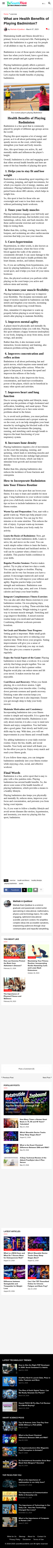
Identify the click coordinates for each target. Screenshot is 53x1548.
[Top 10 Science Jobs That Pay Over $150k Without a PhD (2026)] (9, 1426)
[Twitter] (24, 890)
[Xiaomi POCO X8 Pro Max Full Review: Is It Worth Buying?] (9, 1407)
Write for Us (11, 1536)
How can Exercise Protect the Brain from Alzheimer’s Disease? (14, 963)
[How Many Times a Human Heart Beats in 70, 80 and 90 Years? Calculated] (11, 1123)
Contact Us (41, 1536)
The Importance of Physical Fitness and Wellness (12, 996)
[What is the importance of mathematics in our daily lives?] (9, 1483)
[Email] (35, 890)
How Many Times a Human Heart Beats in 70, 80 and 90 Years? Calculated (33, 1121)
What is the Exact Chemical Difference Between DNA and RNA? (34, 1146)
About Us (31, 1536)
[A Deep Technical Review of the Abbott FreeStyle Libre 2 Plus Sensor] (11, 1161)
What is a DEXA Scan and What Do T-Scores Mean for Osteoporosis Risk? (14, 1255)
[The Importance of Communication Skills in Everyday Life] (9, 1496)
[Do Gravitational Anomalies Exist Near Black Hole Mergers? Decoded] (9, 1464)
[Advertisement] (26, 849)
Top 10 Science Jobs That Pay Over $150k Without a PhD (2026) (33, 1424)
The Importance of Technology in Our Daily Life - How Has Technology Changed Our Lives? (34, 1507)
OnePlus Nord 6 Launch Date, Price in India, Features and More (34, 1379)
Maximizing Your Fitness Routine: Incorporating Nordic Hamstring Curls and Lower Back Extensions (38, 965)
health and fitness (23, 880)
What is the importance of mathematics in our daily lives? (32, 1481)
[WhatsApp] (29, 890)
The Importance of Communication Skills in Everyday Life (33, 1494)
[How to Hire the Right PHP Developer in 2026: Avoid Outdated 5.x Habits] (9, 1369)
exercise (13, 14)
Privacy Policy (14, 1539)
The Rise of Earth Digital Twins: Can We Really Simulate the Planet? (34, 1391)
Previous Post (8, 1078)
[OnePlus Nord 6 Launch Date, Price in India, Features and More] (9, 1381)
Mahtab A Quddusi (22, 901)
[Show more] (41, 890)
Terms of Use (38, 1539)
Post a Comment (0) (26, 1069)
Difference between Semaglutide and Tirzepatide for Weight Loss (13, 1284)
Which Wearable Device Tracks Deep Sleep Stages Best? (33, 1133)
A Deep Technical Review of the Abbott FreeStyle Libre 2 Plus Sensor (33, 1160)
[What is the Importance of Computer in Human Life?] (9, 1522)
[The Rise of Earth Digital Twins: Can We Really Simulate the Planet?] (9, 1394)
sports (21, 883)
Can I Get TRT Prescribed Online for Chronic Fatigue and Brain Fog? (38, 1283)
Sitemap (22, 1536)
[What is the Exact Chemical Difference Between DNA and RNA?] (11, 1149)
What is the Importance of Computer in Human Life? (34, 1519)
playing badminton (10, 883)
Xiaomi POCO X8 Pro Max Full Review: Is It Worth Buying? (35, 1404)
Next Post (46, 1078)
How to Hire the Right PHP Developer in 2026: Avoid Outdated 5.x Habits (34, 1366)
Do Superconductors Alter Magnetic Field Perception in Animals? (34, 1449)
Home (6, 14)
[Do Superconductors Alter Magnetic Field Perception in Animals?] (9, 1451)
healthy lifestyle (36, 880)
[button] (3, 4)
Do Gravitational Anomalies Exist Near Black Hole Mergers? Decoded (35, 1462)
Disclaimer (27, 1539)
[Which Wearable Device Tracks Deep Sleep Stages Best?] (11, 1136)
